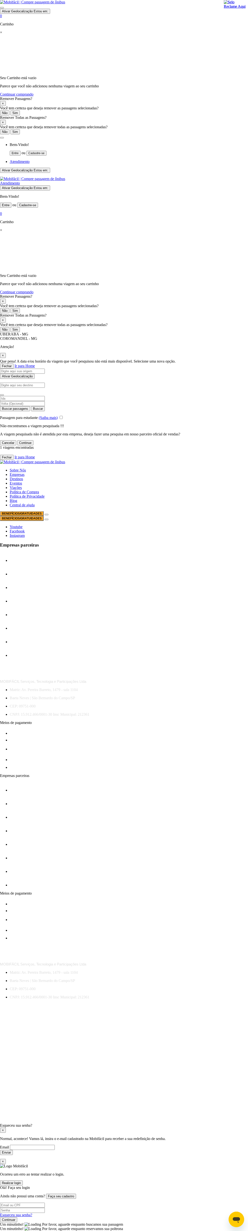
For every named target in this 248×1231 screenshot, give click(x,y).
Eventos (16, 483)
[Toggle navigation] (2, 7)
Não (5, 113)
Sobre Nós (18, 470)
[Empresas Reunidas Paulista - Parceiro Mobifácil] (21, 587)
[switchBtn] (2, 395)
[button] (2, 137)
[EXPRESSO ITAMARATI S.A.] (21, 615)
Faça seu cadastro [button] (61, 1196)
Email (5, 1147)
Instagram (17, 535)
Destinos (16, 479)
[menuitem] (129, 149)
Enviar (6, 1152)
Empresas (17, 474)
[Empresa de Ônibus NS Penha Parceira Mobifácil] (21, 560)
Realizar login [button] (11, 1183)
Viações (16, 488)
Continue (25, 443)
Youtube (16, 527)
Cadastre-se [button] (36, 153)
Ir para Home (25, 366)
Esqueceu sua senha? (16, 1215)
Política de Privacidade (27, 496)
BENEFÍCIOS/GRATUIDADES (22, 513)
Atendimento (20, 162)
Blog (13, 501)
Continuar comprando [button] (16, 94)
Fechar (7, 366)
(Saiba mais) (48, 418)
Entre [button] (15, 153)
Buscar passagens (15, 408)
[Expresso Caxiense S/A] (21, 601)
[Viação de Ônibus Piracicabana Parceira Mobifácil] (27, 642)
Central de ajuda (22, 505)
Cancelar (8, 443)
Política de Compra (24, 492)
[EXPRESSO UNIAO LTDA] (21, 628)
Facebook (17, 531)
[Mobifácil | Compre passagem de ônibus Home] (32, 179)
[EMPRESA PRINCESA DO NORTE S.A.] (21, 574)
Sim (15, 113)
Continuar (8, 1220)
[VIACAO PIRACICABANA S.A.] (21, 655)
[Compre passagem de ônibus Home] (32, 2)
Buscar (38, 408)
